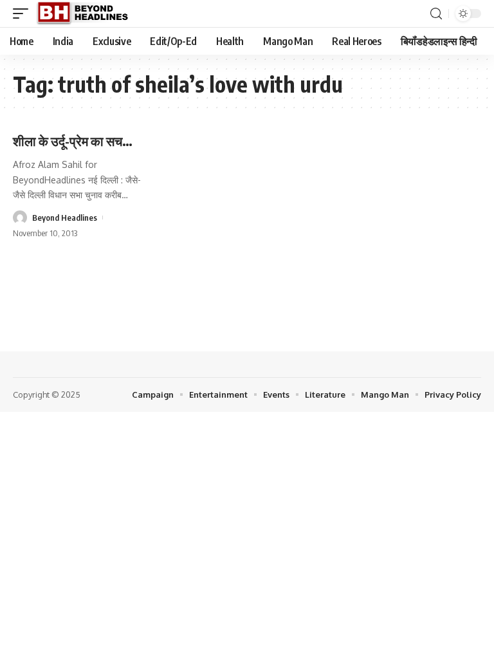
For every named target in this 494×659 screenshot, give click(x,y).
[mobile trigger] (24, 13)
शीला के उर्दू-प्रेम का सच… (73, 141)
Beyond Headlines (64, 217)
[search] (436, 14)
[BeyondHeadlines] (87, 13)
